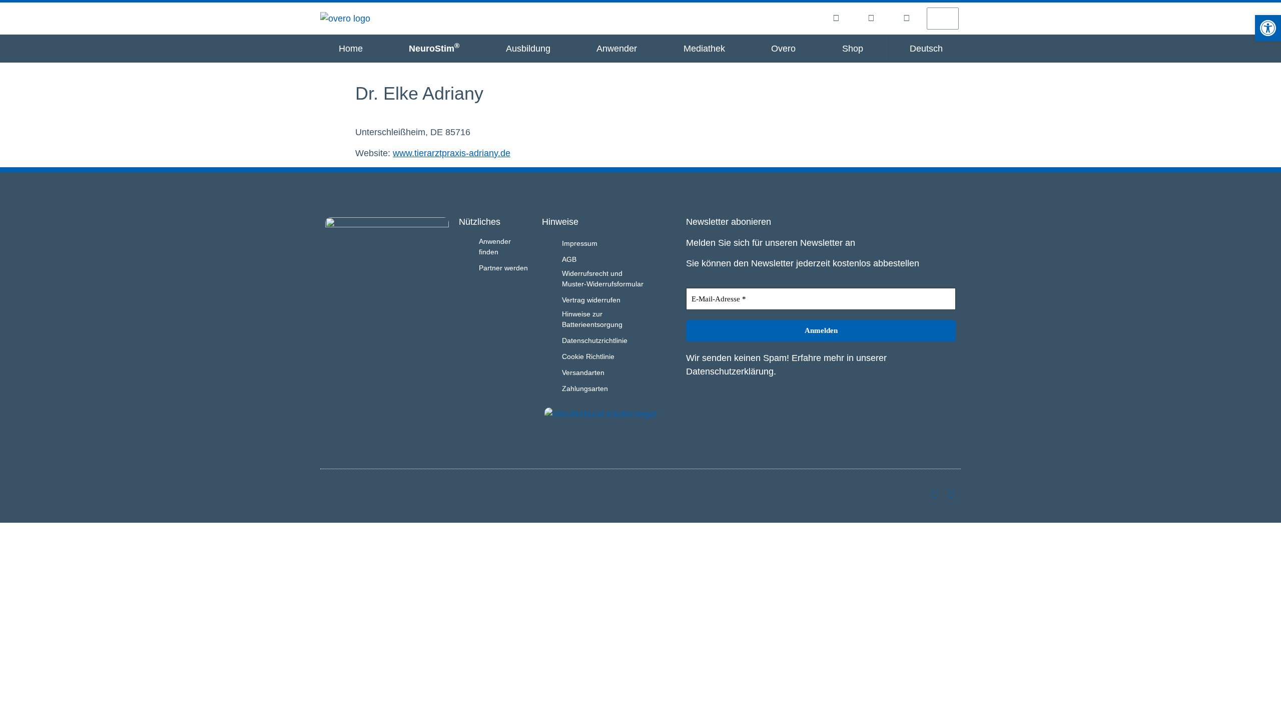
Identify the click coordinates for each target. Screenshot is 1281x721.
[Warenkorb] (943, 19)
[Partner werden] (871, 18)
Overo (783, 49)
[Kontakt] (906, 18)
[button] (1268, 28)
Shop (852, 49)
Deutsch (926, 49)
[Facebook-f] (951, 494)
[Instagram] (934, 494)
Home (351, 49)
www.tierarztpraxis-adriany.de (451, 153)
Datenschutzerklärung (730, 372)
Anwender (616, 49)
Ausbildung (528, 49)
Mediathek (704, 49)
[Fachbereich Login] (836, 18)
